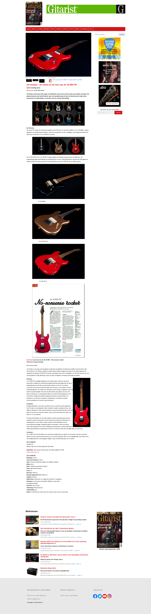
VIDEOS (58, 29)
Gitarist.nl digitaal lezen (33, 599)
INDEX (77, 29)
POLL (91, 29)
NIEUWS (46, 29)
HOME (28, 29)
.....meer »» (78, 524)
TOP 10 (71, 29)
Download (30, 360)
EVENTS (65, 29)
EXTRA (40, 29)
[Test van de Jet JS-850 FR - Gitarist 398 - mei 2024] (58, 54)
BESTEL (34, 29)
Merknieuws (30, 90)
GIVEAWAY (84, 29)
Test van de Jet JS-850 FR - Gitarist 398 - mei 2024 (67, 79)
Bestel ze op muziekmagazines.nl (36, 595)
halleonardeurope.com (33, 452)
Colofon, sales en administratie (69, 595)
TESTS (53, 29)
